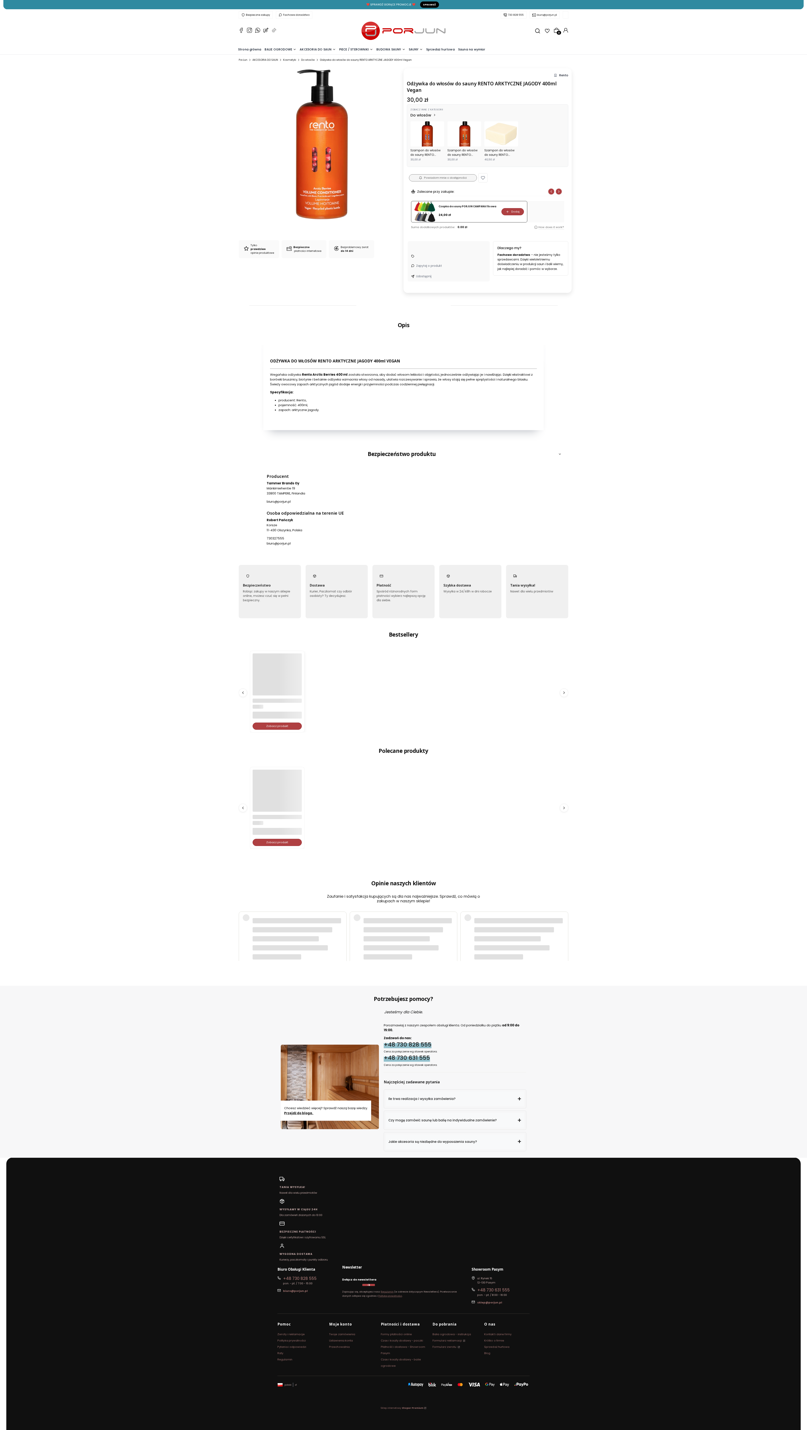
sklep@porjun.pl (489, 1302)
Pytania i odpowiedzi (291, 1347)
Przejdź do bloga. (299, 1113)
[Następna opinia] (564, 925)
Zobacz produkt (277, 726)
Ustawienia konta (341, 1341)
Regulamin (387, 1291)
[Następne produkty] (564, 692)
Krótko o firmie (494, 1341)
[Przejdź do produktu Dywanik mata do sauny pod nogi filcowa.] (277, 794)
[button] (483, 177)
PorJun (243, 60)
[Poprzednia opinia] (243, 925)
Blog (487, 1353)
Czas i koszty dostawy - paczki (402, 1341)
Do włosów (308, 60)
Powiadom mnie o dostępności (445, 178)
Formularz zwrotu (445, 1347)
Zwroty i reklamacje (291, 1334)
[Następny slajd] (559, 191)
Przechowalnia (339, 1347)
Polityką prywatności (390, 1296)
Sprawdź (429, 4)
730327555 (275, 538)
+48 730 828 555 (407, 1044)
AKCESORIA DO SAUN (265, 60)
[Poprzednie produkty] (243, 692)
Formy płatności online (396, 1334)
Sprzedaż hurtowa (497, 1347)
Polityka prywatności (291, 1341)
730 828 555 (516, 15)
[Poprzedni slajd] (551, 191)
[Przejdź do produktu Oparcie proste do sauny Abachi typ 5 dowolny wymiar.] (277, 678)
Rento (563, 75)
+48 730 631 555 (407, 1058)
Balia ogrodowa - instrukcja (452, 1334)
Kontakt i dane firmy (498, 1334)
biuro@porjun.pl (547, 15)
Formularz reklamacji (447, 1341)
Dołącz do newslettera (359, 1280)
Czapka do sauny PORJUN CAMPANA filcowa (467, 206)
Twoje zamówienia (342, 1334)
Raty (280, 1353)
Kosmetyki (289, 60)
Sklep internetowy (402, 1408)
